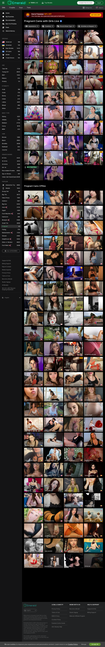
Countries (48, 26)
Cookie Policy (73, 644)
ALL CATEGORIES (12, 251)
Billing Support (6, 263)
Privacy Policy (6, 273)
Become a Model (7, 279)
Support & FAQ (6, 260)
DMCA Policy (55, 616)
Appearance (32, 26)
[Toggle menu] (3, 3)
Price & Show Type (66, 26)
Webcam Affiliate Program (77, 616)
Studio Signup (6, 282)
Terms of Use (6, 276)
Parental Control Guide (58, 623)
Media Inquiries (6, 269)
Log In (99, 3)
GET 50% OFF (95, 15)
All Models (5, 285)
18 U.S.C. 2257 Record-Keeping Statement (9, 288)
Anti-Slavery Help (57, 627)
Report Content (6, 266)
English (28, 610)
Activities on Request (87, 26)
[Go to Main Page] (17, 3)
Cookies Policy (56, 619)
